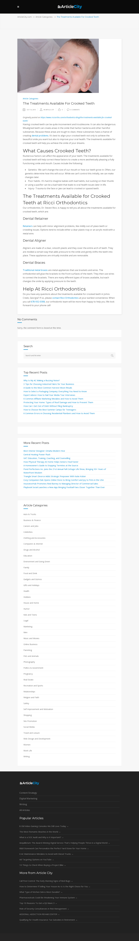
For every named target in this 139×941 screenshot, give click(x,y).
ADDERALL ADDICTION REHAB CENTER (39, 914)
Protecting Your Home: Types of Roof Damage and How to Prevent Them (58, 402)
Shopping (27, 715)
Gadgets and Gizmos (32, 579)
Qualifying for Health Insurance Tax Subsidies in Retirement (48, 919)
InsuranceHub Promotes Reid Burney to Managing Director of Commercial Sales (60, 483)
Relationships (29, 691)
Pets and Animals (31, 656)
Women (26, 744)
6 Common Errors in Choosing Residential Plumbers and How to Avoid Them (59, 413)
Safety (26, 703)
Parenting (27, 650)
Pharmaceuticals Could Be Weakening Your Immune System (48, 897)
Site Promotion (30, 721)
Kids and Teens (30, 614)
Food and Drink (30, 573)
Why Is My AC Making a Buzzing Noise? (41, 380)
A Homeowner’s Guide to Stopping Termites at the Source (50, 465)
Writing (26, 756)
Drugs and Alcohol (31, 549)
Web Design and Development (36, 738)
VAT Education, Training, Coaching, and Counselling (46, 458)
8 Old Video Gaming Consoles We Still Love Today (44, 826)
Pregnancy (28, 674)
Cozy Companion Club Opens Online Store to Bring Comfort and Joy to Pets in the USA (63, 480)
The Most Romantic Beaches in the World (40, 831)
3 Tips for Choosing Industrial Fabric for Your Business (48, 384)
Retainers (28, 226)
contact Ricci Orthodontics (65, 297)
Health (26, 591)
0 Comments (75, 110)
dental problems (40, 135)
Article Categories (44, 17)
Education (27, 555)
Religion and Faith (31, 697)
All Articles (24, 810)
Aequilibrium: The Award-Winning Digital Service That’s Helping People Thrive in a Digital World (64, 842)
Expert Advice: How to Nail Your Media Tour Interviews (49, 395)
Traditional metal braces (35, 270)
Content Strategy (28, 792)
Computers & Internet (33, 543)
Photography (29, 662)
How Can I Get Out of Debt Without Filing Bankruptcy (48, 406)
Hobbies (27, 597)
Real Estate (28, 679)
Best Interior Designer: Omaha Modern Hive (44, 450)
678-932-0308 (38, 301)
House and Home (31, 603)
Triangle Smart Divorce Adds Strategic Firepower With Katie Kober (54, 476)
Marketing (27, 626)
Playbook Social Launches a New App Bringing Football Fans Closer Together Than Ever (64, 487)
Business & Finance (32, 520)
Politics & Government (33, 668)
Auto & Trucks (29, 514)
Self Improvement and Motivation (38, 709)
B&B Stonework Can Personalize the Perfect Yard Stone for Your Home (54, 848)
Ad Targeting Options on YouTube (36, 859)
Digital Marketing (28, 798)
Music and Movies (31, 638)
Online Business (30, 644)
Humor (26, 609)
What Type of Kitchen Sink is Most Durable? (41, 892)
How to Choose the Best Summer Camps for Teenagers (49, 409)
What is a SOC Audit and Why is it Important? (41, 837)
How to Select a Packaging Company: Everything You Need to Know (55, 391)
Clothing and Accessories (34, 538)
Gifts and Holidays (31, 585)
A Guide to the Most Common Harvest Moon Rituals (47, 387)
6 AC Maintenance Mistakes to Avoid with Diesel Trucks (46, 854)
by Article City (49, 110)
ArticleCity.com (24, 17)
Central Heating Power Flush (36, 454)
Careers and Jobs (30, 526)
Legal (25, 620)
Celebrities (28, 532)
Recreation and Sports (33, 685)
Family (26, 567)
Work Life (27, 750)
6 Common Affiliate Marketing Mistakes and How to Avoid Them (53, 398)
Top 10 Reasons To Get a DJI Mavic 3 (38, 903)
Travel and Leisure (31, 733)
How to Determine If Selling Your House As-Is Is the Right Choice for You (54, 886)
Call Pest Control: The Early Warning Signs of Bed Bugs (46, 881)
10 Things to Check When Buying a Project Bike (42, 865)
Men (25, 632)
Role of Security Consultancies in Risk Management (44, 908)
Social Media (29, 727)
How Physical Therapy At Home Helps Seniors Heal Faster (50, 461)
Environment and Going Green (36, 561)
